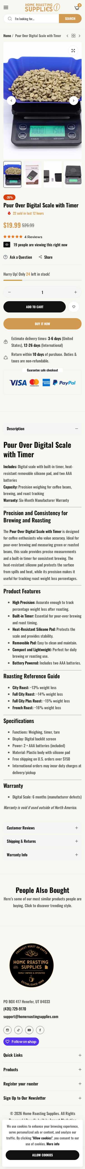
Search (70, 18)
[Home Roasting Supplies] (42, 7)
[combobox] (42, 18)
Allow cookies (42, 1155)
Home (7, 35)
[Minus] (9, 292)
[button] (73, 100)
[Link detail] (7, 1030)
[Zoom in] (73, 50)
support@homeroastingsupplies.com (30, 1016)
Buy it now (42, 323)
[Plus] (76, 292)
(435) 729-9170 (14, 1009)
